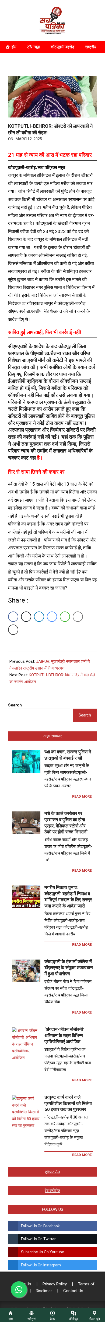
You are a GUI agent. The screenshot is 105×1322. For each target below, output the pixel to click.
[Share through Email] (78, 616)
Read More (82, 796)
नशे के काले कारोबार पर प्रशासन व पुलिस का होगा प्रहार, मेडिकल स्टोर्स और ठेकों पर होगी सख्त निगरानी (66, 822)
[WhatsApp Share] (65, 616)
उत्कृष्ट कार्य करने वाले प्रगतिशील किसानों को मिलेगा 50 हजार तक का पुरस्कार (68, 1103)
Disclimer (44, 1290)
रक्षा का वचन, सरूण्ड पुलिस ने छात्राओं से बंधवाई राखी (67, 755)
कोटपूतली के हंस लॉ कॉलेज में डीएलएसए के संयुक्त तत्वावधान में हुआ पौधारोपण (68, 967)
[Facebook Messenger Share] (52, 616)
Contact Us (73, 1290)
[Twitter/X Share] (26, 616)
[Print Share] (13, 630)
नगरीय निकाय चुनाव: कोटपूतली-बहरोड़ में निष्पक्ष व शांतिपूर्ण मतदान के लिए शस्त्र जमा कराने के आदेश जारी (68, 897)
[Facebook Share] (13, 616)
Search (15, 705)
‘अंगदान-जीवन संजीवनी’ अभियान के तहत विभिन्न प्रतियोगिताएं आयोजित (64, 1035)
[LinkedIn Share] (39, 616)
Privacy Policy (55, 1284)
